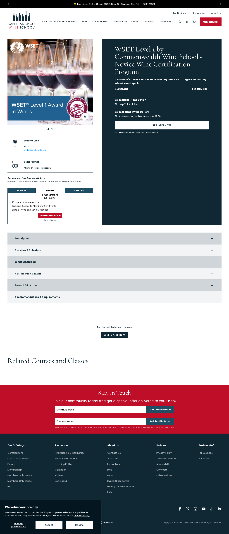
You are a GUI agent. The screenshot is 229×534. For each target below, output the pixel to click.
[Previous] (8, 4)
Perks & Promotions (66, 458)
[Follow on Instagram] (195, 509)
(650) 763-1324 (104, 522)
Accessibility (163, 464)
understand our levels (35, 149)
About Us (112, 458)
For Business (206, 452)
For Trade (204, 458)
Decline (79, 525)
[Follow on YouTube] (203, 509)
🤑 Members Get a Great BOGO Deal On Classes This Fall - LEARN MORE (114, 4)
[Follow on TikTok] (211, 509)
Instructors (113, 464)
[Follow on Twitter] (188, 509)
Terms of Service (166, 458)
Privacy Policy (164, 452)
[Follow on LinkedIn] (219, 509)
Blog (109, 469)
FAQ (109, 492)
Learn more (199, 89)
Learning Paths (63, 464)
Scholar (21, 190)
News (110, 475)
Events (11, 464)
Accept (49, 525)
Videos (59, 475)
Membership (14, 469)
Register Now (162, 125)
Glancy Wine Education (120, 486)
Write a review (114, 335)
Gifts (10, 486)
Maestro (79, 190)
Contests (161, 469)
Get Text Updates (160, 421)
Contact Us (114, 452)
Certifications (15, 452)
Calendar (60, 469)
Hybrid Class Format (119, 481)
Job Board (61, 481)
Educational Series (18, 458)
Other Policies (164, 475)
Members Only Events (19, 475)
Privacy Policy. (82, 515)
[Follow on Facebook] (180, 509)
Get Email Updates (160, 409)
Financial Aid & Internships (70, 452)
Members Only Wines (19, 481)
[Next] (221, 4)
